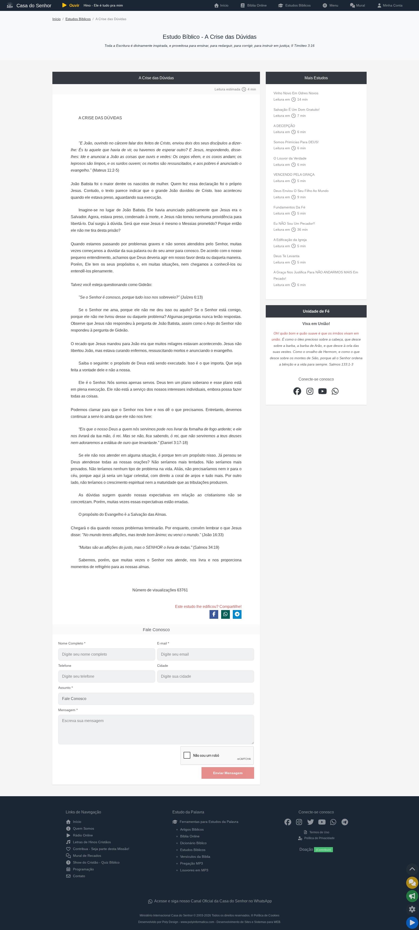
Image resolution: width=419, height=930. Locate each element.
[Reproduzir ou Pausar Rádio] (412, 923)
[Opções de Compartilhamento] (412, 896)
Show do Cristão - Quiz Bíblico (96, 862)
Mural (360, 5)
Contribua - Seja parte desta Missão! (100, 849)
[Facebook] (287, 822)
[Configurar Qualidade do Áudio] (412, 909)
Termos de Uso (319, 832)
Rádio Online (82, 835)
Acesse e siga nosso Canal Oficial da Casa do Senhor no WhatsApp (212, 901)
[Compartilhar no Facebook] (214, 614)
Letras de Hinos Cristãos (91, 842)
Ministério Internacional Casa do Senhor (166, 915)
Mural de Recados (86, 856)
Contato (78, 876)
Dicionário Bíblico (193, 843)
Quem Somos (83, 828)
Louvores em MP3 (194, 870)
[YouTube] (322, 822)
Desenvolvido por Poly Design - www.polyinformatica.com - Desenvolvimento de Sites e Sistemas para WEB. (209, 922)
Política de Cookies (266, 915)
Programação (83, 869)
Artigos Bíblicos (192, 829)
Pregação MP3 (191, 863)
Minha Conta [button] (392, 5)
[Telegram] (344, 822)
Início (56, 19)
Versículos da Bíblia (195, 856)
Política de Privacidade (319, 838)
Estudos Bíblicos (297, 5)
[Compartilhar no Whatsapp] (225, 614)
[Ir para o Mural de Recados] (412, 883)
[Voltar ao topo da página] (412, 869)
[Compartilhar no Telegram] (237, 614)
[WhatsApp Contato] (333, 822)
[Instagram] (299, 822)
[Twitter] (310, 822)
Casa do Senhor (33, 5)
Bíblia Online (256, 5)
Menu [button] (333, 5)
